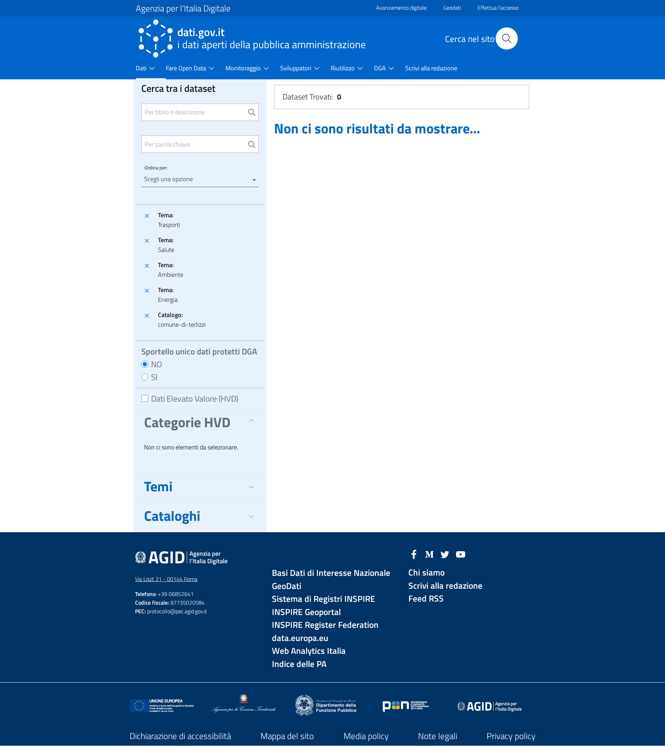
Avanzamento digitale (401, 7)
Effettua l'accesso (498, 7)
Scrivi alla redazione (445, 585)
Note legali (437, 736)
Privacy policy (511, 736)
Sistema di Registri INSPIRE (323, 599)
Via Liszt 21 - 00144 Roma (166, 579)
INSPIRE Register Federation (325, 624)
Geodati (452, 7)
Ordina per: (155, 167)
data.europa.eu (300, 638)
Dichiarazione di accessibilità (180, 736)
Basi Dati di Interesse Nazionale (331, 573)
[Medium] (429, 554)
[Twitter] (445, 554)
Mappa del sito (287, 736)
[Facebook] (413, 554)
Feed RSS (426, 598)
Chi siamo (426, 572)
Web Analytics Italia (309, 650)
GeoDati (286, 586)
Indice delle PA (299, 664)
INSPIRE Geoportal (306, 612)
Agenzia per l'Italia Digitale (183, 8)
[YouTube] (460, 554)
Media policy (366, 736)
